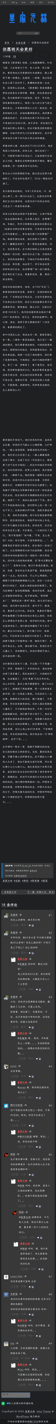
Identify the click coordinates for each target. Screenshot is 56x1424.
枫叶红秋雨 (16, 1105)
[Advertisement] (28, 416)
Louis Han (16, 1276)
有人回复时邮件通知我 (21, 1403)
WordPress (22, 1416)
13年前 (14, 925)
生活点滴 (21, 42)
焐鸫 (12, 1154)
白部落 (14, 1294)
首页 (7, 42)
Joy (12, 1343)
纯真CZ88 (33, 1421)
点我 (36, 33)
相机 (26, 880)
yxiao (13, 1066)
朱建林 (14, 915)
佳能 (17, 880)
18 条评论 (9, 905)
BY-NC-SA (26, 866)
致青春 (35, 880)
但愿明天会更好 (18, 49)
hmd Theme (44, 1411)
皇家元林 (28, 18)
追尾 (45, 880)
